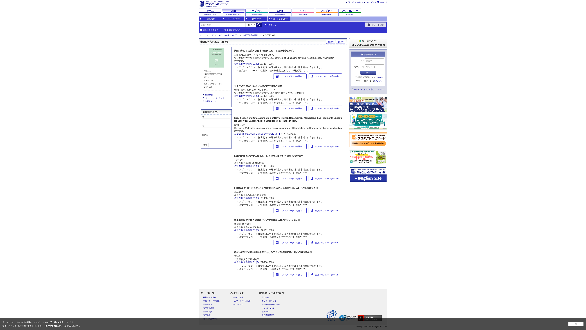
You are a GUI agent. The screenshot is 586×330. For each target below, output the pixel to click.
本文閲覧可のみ (233, 30)
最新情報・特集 (209, 297)
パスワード (358, 67)
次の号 (341, 42)
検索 (205, 145)
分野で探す (256, 19)
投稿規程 (209, 95)
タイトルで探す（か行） (228, 35)
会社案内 (265, 297)
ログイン (368, 72)
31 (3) (256, 63)
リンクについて (268, 308)
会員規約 (265, 312)
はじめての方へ (355, 2)
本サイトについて (269, 301)
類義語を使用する (211, 30)
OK (576, 324)
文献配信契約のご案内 (271, 304)
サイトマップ (237, 304)
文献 (212, 35)
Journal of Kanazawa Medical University (254, 134)
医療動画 (206, 315)
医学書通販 (207, 312)
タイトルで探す (233, 19)
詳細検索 (211, 19)
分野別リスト (211, 101)
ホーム (202, 35)
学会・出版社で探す (279, 19)
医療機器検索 (208, 308)
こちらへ (379, 77)
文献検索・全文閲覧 (211, 301)
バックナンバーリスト (215, 98)
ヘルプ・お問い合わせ (376, 2)
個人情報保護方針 (269, 315)
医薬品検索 (207, 304)
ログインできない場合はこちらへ (369, 89)
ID (362, 61)
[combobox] (223, 24)
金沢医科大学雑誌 (250, 35)
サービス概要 (237, 297)
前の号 (331, 42)
